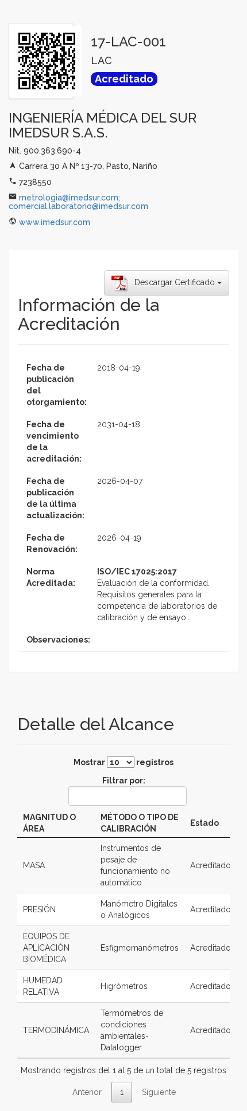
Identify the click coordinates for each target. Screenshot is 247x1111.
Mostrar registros (123, 762)
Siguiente (159, 1092)
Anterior (87, 1092)
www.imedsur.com (54, 222)
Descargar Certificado (172, 282)
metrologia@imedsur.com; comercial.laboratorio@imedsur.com (78, 202)
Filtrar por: (123, 780)
